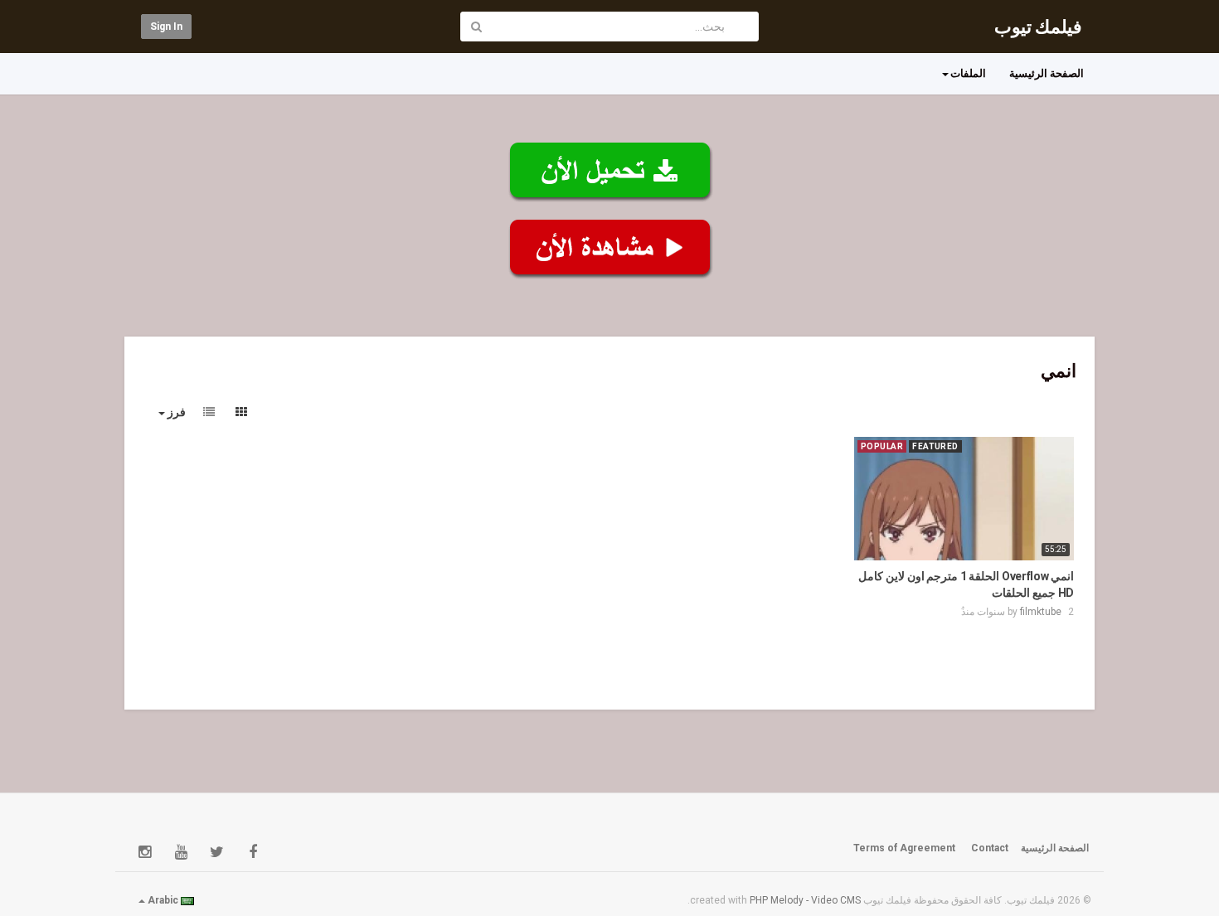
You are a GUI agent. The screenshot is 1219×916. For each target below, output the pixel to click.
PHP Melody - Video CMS (805, 900)
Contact (989, 848)
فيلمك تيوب (1038, 27)
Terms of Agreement (904, 848)
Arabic (163, 900)
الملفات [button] (968, 73)
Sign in (166, 26)
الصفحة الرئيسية (1046, 73)
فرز (175, 412)
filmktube (1040, 612)
